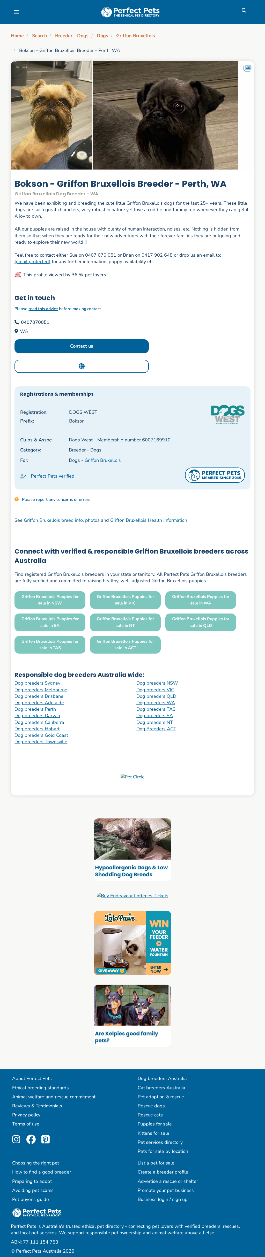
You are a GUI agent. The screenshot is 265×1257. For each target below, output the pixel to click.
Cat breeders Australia (161, 1088)
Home (17, 36)
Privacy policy (26, 1115)
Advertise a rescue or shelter (168, 1181)
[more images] (247, 69)
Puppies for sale (155, 1124)
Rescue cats (150, 1115)
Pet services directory (160, 1142)
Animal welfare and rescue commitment (53, 1097)
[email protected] (32, 261)
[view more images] (132, 115)
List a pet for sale (156, 1163)
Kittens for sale (153, 1133)
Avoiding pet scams (33, 1190)
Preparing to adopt (32, 1181)
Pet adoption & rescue (161, 1097)
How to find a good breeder (41, 1172)
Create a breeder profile (163, 1172)
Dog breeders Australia (162, 1078)
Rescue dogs (151, 1106)
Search (39, 36)
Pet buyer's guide (30, 1199)
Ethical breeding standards (40, 1088)
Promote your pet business (166, 1190)
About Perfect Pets (32, 1078)
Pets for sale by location (163, 1151)
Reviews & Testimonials (37, 1106)
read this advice (43, 309)
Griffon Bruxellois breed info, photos (62, 520)
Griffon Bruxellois (135, 36)
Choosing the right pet (35, 1163)
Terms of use (25, 1124)
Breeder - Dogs (72, 36)
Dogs (102, 36)
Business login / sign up (163, 1199)
